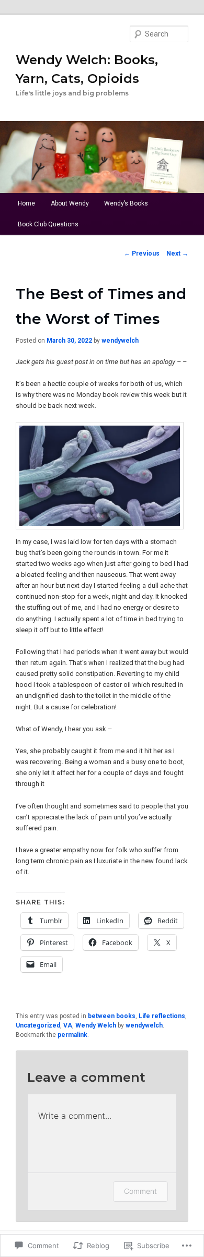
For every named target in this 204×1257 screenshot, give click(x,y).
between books (111, 1016)
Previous (142, 253)
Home (26, 203)
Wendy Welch (95, 1025)
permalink (72, 1034)
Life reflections (162, 1016)
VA (67, 1025)
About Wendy (70, 203)
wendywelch (120, 340)
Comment (140, 1191)
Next (177, 253)
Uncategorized (38, 1025)
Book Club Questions (48, 224)
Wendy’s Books (126, 203)
